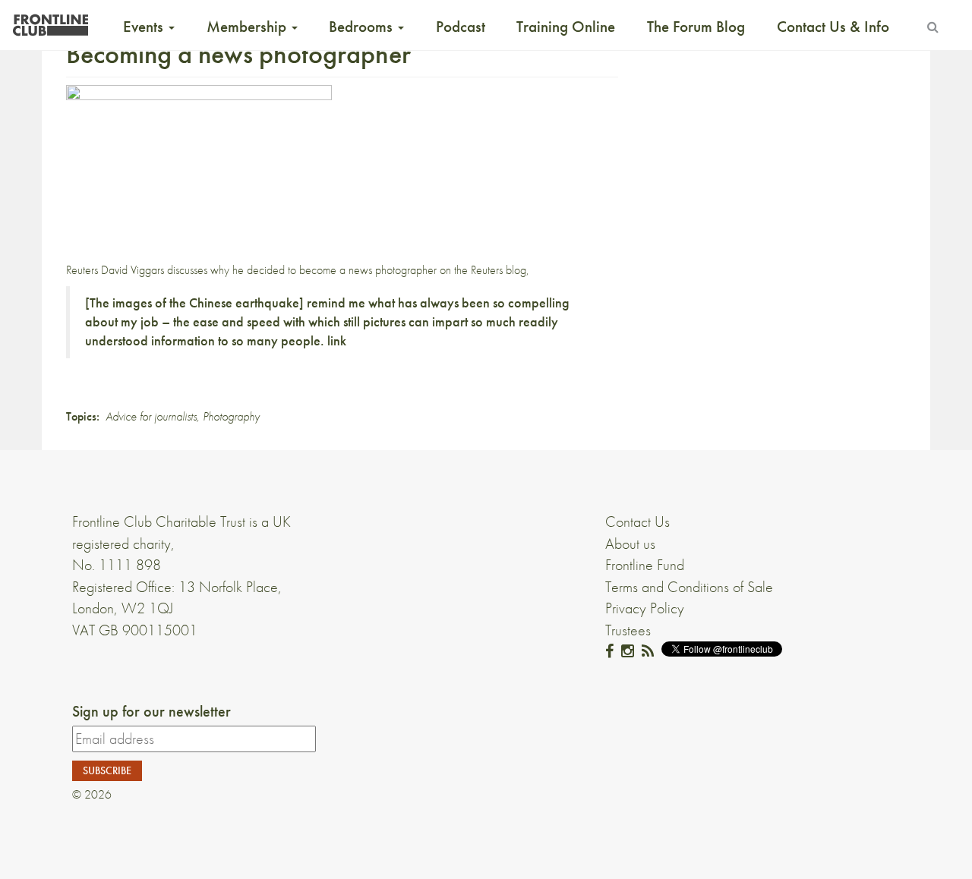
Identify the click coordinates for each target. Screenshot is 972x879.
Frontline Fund (644, 565)
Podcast (460, 26)
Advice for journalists (151, 416)
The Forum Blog (696, 26)
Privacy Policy (644, 608)
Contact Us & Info (833, 26)
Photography (231, 416)
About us (630, 543)
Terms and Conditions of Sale (689, 587)
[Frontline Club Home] (50, 21)
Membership (248, 26)
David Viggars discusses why (165, 270)
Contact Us (637, 521)
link (336, 340)
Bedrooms (362, 26)
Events (145, 26)
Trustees (628, 630)
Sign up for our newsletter (151, 711)
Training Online (565, 26)
